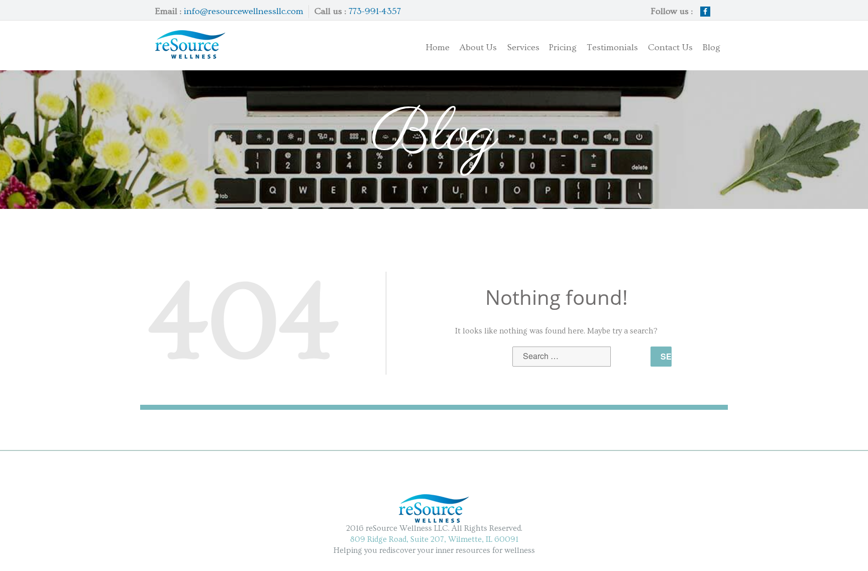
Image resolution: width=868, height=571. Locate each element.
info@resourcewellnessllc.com (243, 11)
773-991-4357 (375, 11)
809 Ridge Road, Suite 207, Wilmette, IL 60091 (434, 539)
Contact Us (670, 47)
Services (514, 45)
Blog (711, 47)
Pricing (563, 47)
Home (437, 47)
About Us (478, 47)
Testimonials (612, 47)
